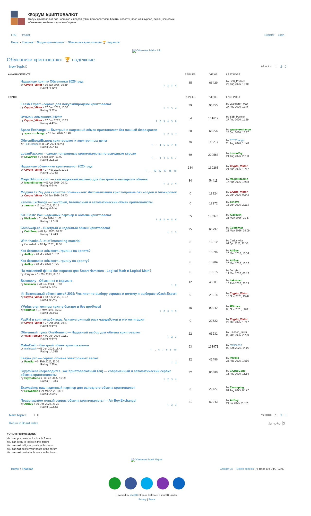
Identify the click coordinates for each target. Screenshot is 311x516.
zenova (29, 205)
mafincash (30, 348)
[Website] (115, 483)
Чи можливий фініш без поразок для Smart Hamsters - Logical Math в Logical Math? (86, 271)
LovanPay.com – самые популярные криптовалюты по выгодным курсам (78, 153)
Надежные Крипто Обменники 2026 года (52, 81)
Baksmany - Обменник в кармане (46, 281)
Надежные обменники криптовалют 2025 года (56, 166)
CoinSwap (30, 231)
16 (160, 170)
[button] (285, 66)
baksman (30, 284)
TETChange (31, 143)
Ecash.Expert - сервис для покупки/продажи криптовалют (66, 104)
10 (175, 349)
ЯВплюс (29, 309)
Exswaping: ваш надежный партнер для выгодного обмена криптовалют (78, 387)
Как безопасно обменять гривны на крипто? (56, 251)
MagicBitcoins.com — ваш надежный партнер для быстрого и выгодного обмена (84, 179)
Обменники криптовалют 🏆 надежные (51, 59)
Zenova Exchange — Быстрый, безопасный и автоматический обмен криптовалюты (87, 202)
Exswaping (31, 390)
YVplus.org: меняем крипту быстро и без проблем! (61, 306)
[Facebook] (131, 483)
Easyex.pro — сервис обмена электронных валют (59, 358)
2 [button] (281, 66)
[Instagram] (163, 483)
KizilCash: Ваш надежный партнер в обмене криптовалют (66, 215)
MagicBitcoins (33, 182)
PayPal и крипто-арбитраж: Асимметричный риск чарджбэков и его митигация (82, 319)
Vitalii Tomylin (33, 335)
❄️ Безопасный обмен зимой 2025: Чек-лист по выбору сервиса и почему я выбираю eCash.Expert (98, 293)
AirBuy (28, 254)
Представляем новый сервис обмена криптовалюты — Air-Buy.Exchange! (78, 400)
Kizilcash (30, 218)
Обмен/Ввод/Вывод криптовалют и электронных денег (64, 140)
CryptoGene (32, 378)
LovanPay (30, 156)
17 (165, 170)
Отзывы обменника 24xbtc (41, 117)
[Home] (18, 17)
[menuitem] (13, 35)
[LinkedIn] (179, 483)
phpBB (134, 495)
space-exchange (34, 133)
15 (155, 170)
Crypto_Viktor (33, 84)
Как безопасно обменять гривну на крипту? (55, 261)
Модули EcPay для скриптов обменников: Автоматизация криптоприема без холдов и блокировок (99, 192)
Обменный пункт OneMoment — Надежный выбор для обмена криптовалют (80, 332)
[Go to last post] (247, 81)
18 (170, 170)
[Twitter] (147, 483)
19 (175, 170)
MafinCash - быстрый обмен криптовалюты (55, 345)
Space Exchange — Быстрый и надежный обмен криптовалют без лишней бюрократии (89, 130)
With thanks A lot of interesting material (50, 241)
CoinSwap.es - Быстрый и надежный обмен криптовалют (65, 228)
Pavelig (29, 361)
